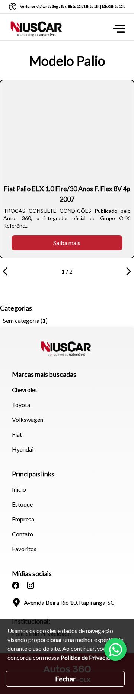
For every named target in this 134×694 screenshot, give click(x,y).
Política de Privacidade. (91, 657)
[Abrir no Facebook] (15, 585)
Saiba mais (66, 242)
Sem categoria (21, 320)
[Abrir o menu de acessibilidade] (12, 6)
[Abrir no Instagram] (30, 585)
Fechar (65, 679)
